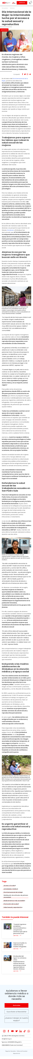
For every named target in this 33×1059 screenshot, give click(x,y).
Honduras (10, 230)
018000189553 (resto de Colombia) (12, 1045)
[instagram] (4, 1031)
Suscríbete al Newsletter (16, 1012)
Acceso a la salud (10, 885)
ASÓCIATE (22, 2)
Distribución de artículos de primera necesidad (16, 896)
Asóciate (16, 1005)
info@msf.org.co (7, 1039)
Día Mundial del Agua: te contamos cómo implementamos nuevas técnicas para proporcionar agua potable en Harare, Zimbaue (19, 962)
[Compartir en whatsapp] (27, 74)
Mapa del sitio (16, 1053)
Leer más (15, 935)
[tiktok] (24, 1031)
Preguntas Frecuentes (10, 1051)
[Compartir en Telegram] (30, 74)
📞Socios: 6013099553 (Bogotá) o (12, 1042)
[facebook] (8, 1031)
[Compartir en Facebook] (22, 74)
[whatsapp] (29, 1031)
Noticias (12, 8)
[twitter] (16, 1031)
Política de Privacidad (22, 1051)
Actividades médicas (11, 889)
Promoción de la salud (11, 904)
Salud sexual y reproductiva (13, 907)
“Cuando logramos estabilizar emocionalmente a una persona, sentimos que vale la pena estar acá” (20, 928)
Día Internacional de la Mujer (13, 892)
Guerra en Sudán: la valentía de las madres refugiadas (19, 945)
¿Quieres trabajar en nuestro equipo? (16, 1019)
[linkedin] (20, 1031)
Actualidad (5, 8)
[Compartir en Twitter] (25, 74)
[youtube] (12, 1031)
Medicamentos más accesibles (14, 901)
